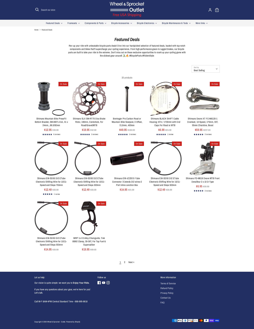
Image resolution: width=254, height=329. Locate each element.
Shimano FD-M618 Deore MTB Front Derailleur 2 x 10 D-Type (202, 180)
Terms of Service (168, 283)
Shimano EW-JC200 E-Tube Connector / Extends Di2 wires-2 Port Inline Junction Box (127, 182)
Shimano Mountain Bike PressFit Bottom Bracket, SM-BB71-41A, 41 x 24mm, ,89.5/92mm (51, 122)
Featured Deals (53, 23)
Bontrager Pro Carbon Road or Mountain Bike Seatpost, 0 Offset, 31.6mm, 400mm (127, 122)
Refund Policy (166, 288)
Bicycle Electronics (146, 23)
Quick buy (51, 111)
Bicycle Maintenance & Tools (175, 23)
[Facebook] (99, 282)
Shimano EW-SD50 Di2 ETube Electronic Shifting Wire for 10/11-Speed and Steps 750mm (51, 182)
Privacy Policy (166, 293)
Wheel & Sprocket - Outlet (56, 322)
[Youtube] (103, 282)
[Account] (210, 10)
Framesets (72, 23)
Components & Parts (94, 23)
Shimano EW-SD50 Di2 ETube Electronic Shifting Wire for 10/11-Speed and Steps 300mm (89, 182)
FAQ (162, 302)
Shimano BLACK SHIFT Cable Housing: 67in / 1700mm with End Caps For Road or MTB (164, 122)
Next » (131, 262)
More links (201, 23)
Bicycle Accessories (120, 23)
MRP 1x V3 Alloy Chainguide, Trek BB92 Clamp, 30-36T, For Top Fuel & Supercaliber (89, 241)
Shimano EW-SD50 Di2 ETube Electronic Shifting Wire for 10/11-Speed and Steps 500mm (164, 182)
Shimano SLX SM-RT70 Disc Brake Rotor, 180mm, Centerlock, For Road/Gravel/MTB (89, 122)
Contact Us (165, 297)
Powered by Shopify (73, 322)
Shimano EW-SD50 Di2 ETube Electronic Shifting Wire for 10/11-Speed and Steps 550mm (51, 241)
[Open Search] (37, 9)
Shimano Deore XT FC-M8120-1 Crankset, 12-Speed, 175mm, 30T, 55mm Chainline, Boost (202, 122)
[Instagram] (108, 282)
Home (36, 30)
